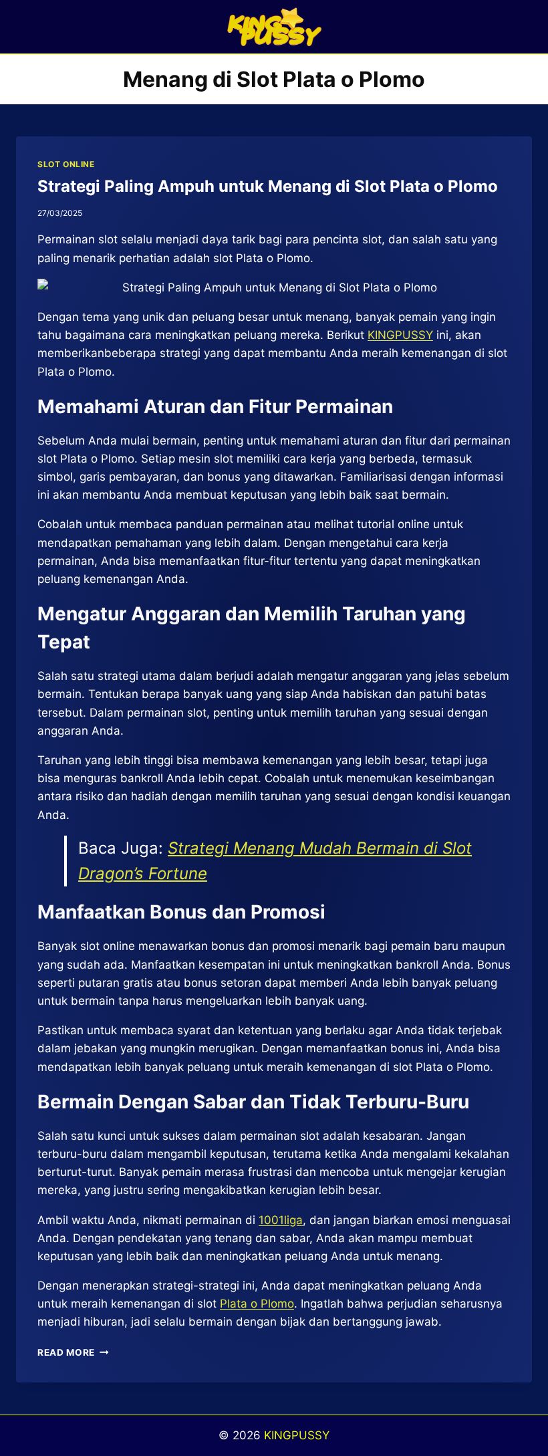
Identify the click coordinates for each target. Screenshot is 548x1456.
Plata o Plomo (257, 1303)
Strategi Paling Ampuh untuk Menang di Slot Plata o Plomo (267, 186)
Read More (73, 1352)
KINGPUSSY (296, 1435)
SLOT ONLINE (66, 164)
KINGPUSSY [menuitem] (400, 335)
